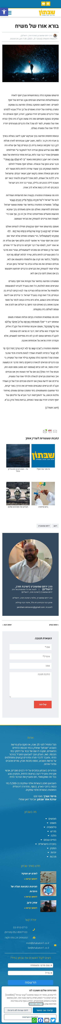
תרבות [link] (53, 856)
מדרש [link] (53, 831)
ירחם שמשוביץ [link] (44, 525)
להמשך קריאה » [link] (30, 879)
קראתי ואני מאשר (44, 1010)
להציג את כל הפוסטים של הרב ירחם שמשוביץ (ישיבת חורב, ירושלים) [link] (32, 591)
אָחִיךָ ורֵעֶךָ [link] (32, 902)
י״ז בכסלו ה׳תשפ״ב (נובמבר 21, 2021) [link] (42, 38)
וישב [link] (55, 525)
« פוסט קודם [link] (54, 624)
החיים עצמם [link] (50, 839)
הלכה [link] (53, 835)
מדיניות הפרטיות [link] (36, 1004)
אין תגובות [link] (14, 38)
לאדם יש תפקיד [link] (29, 873)
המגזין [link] (53, 848)
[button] (9, 12)
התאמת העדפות (30, 1017)
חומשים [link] (52, 818)
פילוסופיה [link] (51, 827)
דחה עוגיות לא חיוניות (18, 1010)
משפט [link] (53, 822)
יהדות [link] (53, 852)
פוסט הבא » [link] (6, 624)
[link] (4, 12)
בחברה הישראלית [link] (47, 844)
